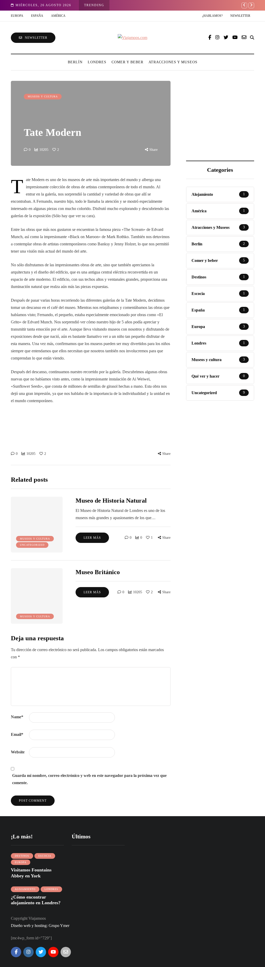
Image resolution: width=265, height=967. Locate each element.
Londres (97, 62)
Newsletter (240, 16)
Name (17, 717)
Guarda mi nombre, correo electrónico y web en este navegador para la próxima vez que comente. (89, 779)
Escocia (44, 855)
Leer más (92, 538)
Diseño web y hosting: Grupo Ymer (40, 925)
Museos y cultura (43, 96)
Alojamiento (25, 889)
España (37, 16)
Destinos (22, 855)
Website (18, 752)
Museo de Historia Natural (111, 500)
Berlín (75, 62)
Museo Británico (98, 572)
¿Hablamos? (212, 16)
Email (17, 734)
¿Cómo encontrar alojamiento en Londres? (36, 900)
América (58, 16)
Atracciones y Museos (173, 62)
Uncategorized (32, 544)
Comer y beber (127, 62)
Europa (17, 16)
